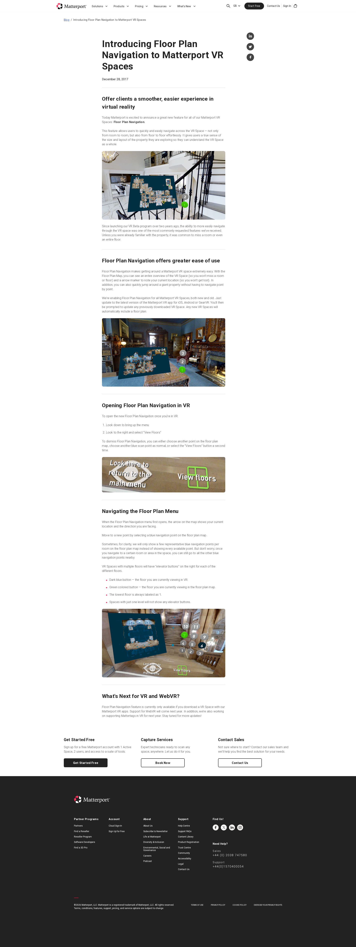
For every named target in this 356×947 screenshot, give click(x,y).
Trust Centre (184, 847)
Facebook (216, 827)
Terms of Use (197, 905)
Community (184, 853)
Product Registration (188, 842)
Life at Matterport (152, 836)
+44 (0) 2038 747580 (230, 855)
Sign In (287, 5)
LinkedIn (232, 827)
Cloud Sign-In (115, 826)
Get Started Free (85, 763)
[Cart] (295, 6)
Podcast (147, 861)
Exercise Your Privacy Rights (268, 905)
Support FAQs (185, 831)
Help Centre (184, 826)
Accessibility (184, 858)
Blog (66, 19)
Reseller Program (83, 836)
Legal (181, 864)
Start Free (254, 6)
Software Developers (84, 842)
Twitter (224, 827)
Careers (147, 856)
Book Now (162, 763)
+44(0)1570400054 (228, 866)
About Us (148, 826)
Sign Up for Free (117, 831)
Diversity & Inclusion (153, 842)
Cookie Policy (239, 905)
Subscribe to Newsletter (155, 831)
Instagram (240, 827)
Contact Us (273, 5)
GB (235, 5)
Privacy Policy (218, 905)
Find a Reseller (81, 831)
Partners (78, 826)
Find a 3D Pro (80, 847)
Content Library (185, 836)
